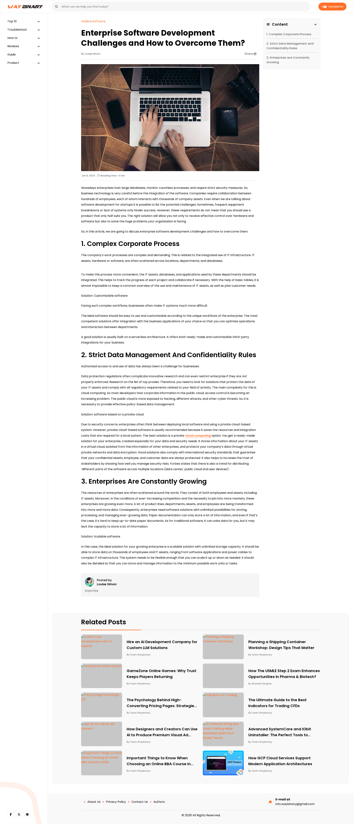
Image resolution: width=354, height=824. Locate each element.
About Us (93, 802)
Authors (159, 802)
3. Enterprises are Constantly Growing (288, 59)
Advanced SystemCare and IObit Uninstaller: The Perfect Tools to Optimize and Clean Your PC (279, 732)
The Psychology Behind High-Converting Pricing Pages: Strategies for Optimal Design (161, 703)
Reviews (13, 46)
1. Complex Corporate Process (288, 34)
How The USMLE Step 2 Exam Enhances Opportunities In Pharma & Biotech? (284, 673)
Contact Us (139, 802)
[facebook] (10, 814)
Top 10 (12, 21)
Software (98, 21)
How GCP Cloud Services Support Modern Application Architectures (280, 760)
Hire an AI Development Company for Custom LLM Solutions (162, 644)
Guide (11, 54)
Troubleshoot (17, 29)
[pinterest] (27, 814)
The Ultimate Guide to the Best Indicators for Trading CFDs (277, 702)
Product (13, 63)
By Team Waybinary (138, 654)
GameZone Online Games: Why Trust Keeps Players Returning (161, 673)
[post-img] (101, 641)
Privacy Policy (116, 802)
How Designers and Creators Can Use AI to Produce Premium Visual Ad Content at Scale (162, 732)
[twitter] (19, 814)
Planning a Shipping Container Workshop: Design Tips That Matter (281, 644)
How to (12, 38)
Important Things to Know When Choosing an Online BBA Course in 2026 (159, 761)
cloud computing (198, 435)
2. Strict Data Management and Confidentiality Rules (290, 45)
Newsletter (336, 6)
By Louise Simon (90, 53)
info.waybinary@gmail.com (295, 804)
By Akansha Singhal (260, 683)
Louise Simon (107, 584)
